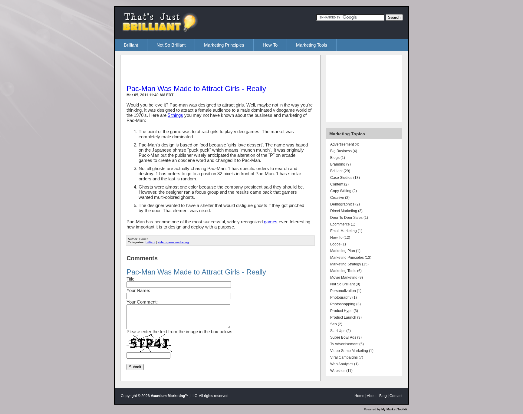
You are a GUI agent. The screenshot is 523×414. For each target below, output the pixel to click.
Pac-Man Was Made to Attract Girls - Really (196, 88)
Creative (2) (340, 198)
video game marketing (173, 242)
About (372, 396)
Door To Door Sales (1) (349, 217)
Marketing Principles (224, 45)
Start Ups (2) (340, 331)
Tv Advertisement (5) (347, 344)
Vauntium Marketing (168, 396)
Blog (383, 396)
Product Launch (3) (346, 317)
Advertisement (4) (344, 144)
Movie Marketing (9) (346, 277)
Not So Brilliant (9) (345, 284)
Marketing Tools (311, 45)
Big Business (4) (343, 151)
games (271, 221)
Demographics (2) (345, 204)
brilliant (150, 242)
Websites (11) (341, 371)
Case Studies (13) (345, 178)
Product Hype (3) (344, 311)
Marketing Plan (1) (345, 251)
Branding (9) (340, 164)
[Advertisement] (197, 69)
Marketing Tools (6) (346, 271)
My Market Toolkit (394, 409)
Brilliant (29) (340, 171)
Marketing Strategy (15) (349, 264)
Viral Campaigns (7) (346, 357)
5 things (175, 115)
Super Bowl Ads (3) (346, 337)
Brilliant (131, 45)
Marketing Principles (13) (350, 257)
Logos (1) (338, 244)
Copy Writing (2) (343, 191)
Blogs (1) (337, 158)
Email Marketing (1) (346, 231)
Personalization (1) (345, 291)
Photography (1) (343, 297)
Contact (396, 396)
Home (359, 396)
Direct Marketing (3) (346, 211)
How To (270, 45)
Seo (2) (336, 324)
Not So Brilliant (171, 45)
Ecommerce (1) (342, 224)
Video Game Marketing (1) (351, 351)
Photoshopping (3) (345, 304)
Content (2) (339, 184)
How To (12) (340, 237)
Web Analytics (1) (344, 364)
